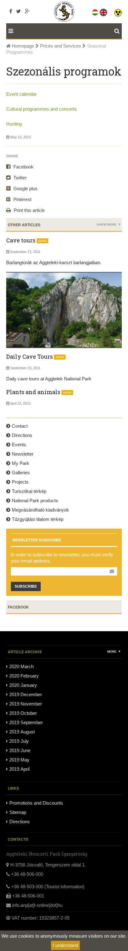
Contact (20, 426)
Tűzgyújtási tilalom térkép (37, 519)
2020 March (21, 666)
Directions (22, 435)
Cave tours (20, 240)
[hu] (95, 11)
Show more (107, 224)
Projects (20, 482)
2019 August (22, 731)
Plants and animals (33, 392)
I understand (65, 945)
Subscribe (26, 586)
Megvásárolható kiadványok (40, 509)
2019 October (23, 713)
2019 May (19, 759)
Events (19, 444)
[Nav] (9, 31)
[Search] (118, 31)
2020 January (23, 685)
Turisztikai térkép (29, 491)
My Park (20, 463)
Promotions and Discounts (36, 803)
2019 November (25, 703)
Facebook (23, 166)
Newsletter (23, 454)
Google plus (25, 188)
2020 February (24, 675)
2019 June (19, 750)
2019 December (25, 694)
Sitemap (17, 812)
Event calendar (21, 94)
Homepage (22, 45)
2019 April (19, 769)
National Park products (35, 500)
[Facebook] (10, 11)
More (112, 651)
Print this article (28, 210)
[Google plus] (27, 11)
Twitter (19, 177)
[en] (104, 11)
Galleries (21, 472)
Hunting (14, 123)
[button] (118, 11)
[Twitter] (18, 11)
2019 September (26, 722)
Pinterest (21, 199)
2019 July (19, 741)
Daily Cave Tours (29, 356)
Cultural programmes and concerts (41, 109)
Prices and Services (60, 45)
